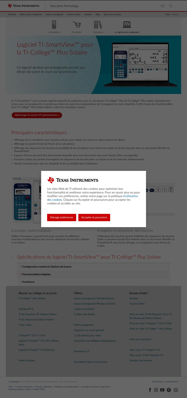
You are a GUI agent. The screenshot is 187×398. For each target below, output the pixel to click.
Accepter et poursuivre (94, 217)
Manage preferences (61, 217)
